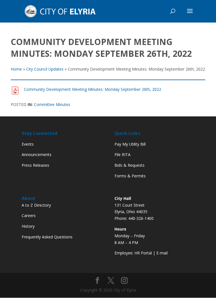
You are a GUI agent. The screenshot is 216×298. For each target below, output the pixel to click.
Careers (29, 215)
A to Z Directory (36, 205)
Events (28, 144)
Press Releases (35, 165)
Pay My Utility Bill (130, 144)
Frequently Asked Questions (47, 237)
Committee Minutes (52, 104)
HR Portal (143, 253)
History (28, 226)
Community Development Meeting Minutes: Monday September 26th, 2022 (92, 89)
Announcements (36, 154)
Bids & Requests (129, 165)
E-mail (162, 253)
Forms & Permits (130, 176)
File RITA (122, 154)
